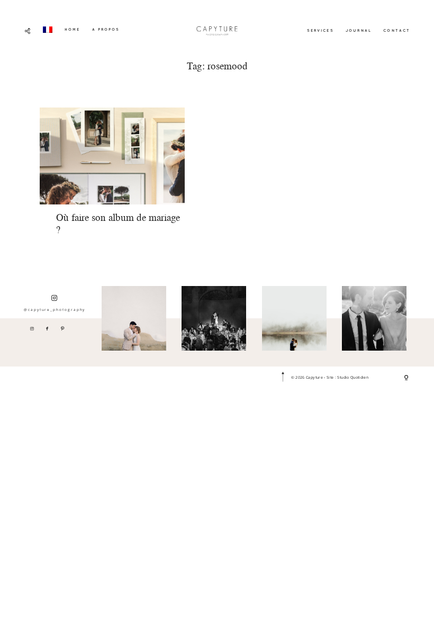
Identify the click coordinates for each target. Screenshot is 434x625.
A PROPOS (106, 29)
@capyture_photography (54, 309)
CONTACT (396, 30)
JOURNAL (359, 30)
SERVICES (320, 30)
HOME (72, 29)
